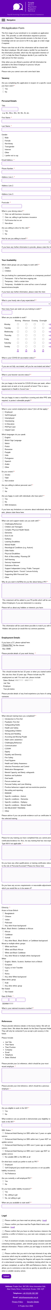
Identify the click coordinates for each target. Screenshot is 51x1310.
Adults (7, 268)
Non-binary (9, 144)
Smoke (7, 475)
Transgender (9, 146)
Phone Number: (8, 169)
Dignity (7, 752)
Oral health (9, 778)
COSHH (8, 749)
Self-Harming (10, 559)
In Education (9, 424)
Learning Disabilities (12, 542)
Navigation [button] (11, 20)
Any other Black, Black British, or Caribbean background (26, 941)
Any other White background (15, 977)
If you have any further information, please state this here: (24, 292)
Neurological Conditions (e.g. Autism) (19, 548)
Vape (7, 478)
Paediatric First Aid (12, 722)
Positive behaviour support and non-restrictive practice (25, 787)
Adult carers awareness (14, 740)
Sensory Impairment (12, 562)
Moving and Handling (13, 734)
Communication (11, 746)
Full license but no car (13, 220)
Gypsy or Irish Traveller (14, 968)
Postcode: (6, 203)
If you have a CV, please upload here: (16, 643)
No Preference (10, 1174)
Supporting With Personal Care (16, 574)
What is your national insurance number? (18, 1008)
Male (6, 138)
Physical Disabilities (12, 553)
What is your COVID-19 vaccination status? (19, 358)
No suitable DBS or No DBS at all (17, 1157)
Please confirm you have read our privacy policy (23, 1220)
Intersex (8, 150)
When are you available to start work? (16, 1203)
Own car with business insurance (17, 214)
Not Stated (9, 992)
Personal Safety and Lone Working (18, 784)
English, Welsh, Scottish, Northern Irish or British (23, 962)
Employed (8, 412)
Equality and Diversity (13, 755)
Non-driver (9, 223)
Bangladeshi (9, 913)
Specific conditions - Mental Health (18, 805)
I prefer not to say (11, 155)
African (7, 932)
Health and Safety (11, 728)
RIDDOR (8, 793)
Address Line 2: (8, 186)
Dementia (8, 533)
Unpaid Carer (10, 430)
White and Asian (11, 947)
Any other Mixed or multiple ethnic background (22, 956)
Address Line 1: (8, 177)
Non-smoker (9, 481)
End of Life (9, 536)
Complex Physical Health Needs (17, 530)
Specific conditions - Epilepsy (16, 802)
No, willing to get (11, 1195)
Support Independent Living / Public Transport (22, 568)
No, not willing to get (12, 1198)
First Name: (7, 118)
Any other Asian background (15, 926)
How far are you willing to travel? (14, 239)
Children (8, 271)
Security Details (33, 1302)
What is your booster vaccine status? (16, 375)
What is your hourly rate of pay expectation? (19, 300)
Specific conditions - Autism (15, 796)
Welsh (7, 443)
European (8, 965)
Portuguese (9, 458)
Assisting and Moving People (16, 737)
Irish (6, 971)
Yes (6, 89)
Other (7, 153)
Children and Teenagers (14, 527)
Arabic (7, 464)
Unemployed (9, 418)
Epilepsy (8, 539)
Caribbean (9, 935)
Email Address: (8, 160)
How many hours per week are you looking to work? (22, 309)
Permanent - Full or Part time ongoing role (20, 278)
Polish (7, 446)
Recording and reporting (14, 790)
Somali (7, 938)
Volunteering (9, 421)
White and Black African (14, 950)
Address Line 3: (8, 194)
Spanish (8, 461)
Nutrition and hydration (13, 775)
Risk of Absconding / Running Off (17, 556)
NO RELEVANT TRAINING (15, 808)
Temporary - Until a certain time (17, 281)
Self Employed (10, 1168)
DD (3, 1004)
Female (7, 141)
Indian (7, 920)
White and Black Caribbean (15, 953)
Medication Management (14, 769)
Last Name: (7, 126)
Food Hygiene (10, 760)
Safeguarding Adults (12, 725)
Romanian (8, 449)
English (7, 437)
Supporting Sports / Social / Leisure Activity (21, 571)
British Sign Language (13, 440)
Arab (6, 983)
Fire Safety (9, 757)
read (44, 1220)
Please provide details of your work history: (19, 653)
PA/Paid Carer (10, 427)
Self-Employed (10, 415)
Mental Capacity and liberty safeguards (19, 772)
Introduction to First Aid (13, 719)
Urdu (6, 455)
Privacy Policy (17, 1302)
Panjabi (7, 452)
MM (6, 1004)
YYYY (11, 1004)
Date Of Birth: (7, 996)
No (6, 92)
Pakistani (8, 923)
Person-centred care (12, 781)
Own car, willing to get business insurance (21, 217)
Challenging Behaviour (13, 524)
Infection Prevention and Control (17, 766)
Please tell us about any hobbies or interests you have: (22, 608)
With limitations (10, 505)
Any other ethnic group (13, 986)
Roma (7, 974)
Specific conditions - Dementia (16, 799)
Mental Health (10, 545)
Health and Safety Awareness (16, 763)
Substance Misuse (12, 565)
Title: (3, 106)
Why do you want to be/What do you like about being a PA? (25, 582)
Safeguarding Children (13, 731)
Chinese (8, 916)
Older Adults (9, 551)
